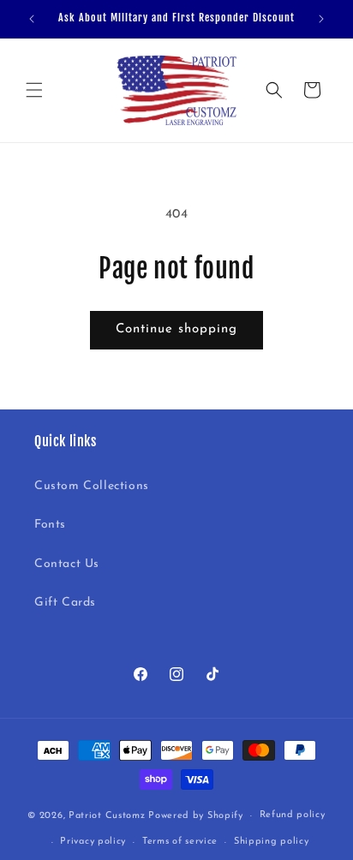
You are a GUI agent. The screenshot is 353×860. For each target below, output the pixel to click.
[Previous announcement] (32, 19)
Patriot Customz (107, 816)
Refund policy (293, 815)
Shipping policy (271, 841)
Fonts (50, 524)
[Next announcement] (321, 19)
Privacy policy (93, 841)
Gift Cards (65, 602)
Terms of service (180, 841)
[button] (34, 90)
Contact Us (66, 564)
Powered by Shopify (195, 816)
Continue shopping (176, 329)
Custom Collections (91, 486)
